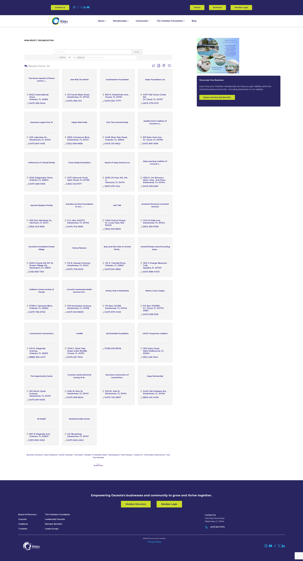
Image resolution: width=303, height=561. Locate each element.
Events (197, 7)
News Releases (50, 455)
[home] (60, 21)
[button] (102, 21)
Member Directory (136, 504)
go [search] (138, 52)
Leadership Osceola (55, 519)
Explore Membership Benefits (217, 97)
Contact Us (60, 7)
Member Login (241, 7)
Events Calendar (66, 455)
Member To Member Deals (95, 455)
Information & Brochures (154, 455)
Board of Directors (27, 514)
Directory (217, 7)
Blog (194, 21)
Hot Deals (78, 455)
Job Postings (126, 455)
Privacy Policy (154, 542)
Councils (22, 519)
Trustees (22, 529)
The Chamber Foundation (170, 21)
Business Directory (35, 455)
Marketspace (114, 455)
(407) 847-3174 (217, 527)
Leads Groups (52, 529)
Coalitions (23, 524)
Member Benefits (53, 524)
